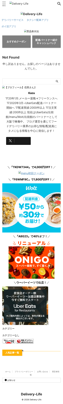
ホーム (8, 371)
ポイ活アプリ (9, 26)
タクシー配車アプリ (38, 19)
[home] (18, 149)
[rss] (44, 140)
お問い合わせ (42, 371)
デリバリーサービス (13, 19)
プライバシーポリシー (24, 371)
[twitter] (18, 140)
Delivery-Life (31, 394)
